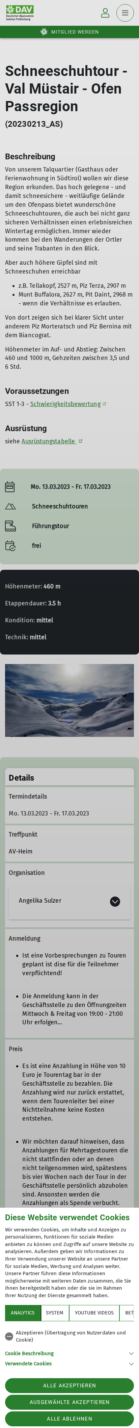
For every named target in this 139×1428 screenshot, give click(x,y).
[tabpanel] (69, 1347)
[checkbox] (69, 1337)
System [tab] (54, 1313)
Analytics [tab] (22, 1313)
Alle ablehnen (69, 1419)
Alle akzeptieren (69, 1386)
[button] (69, 1352)
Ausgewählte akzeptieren (70, 1402)
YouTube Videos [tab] (94, 1313)
